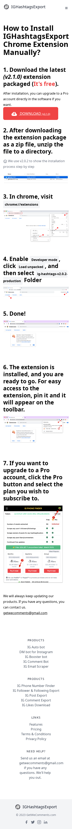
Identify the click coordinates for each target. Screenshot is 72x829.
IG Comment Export (36, 700)
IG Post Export (36, 695)
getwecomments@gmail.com (25, 613)
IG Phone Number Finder (36, 686)
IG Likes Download (36, 705)
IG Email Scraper (36, 666)
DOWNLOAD (34, 113)
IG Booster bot (36, 657)
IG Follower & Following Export (36, 690)
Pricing (36, 729)
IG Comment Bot (36, 661)
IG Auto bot (36, 647)
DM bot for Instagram (36, 652)
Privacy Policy (36, 739)
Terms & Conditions (36, 734)
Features (36, 724)
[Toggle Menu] (66, 8)
